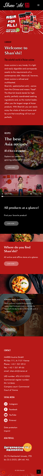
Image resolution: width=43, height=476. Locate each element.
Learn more (11, 167)
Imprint (7, 431)
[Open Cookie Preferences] (3, 473)
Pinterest (12, 420)
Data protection (10, 427)
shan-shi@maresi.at (18, 371)
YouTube (12, 415)
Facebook (13, 409)
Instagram (13, 404)
